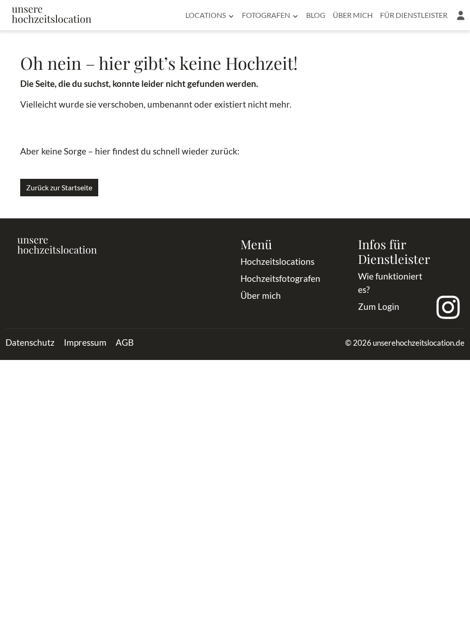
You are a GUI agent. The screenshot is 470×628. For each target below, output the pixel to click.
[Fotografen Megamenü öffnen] (295, 15)
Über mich (353, 15)
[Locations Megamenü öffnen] (231, 15)
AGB (125, 342)
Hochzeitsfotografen (280, 278)
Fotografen (266, 15)
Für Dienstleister (414, 15)
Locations (205, 15)
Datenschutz (30, 342)
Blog (315, 15)
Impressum (85, 342)
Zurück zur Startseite (59, 187)
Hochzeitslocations (277, 261)
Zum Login (378, 306)
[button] (460, 15)
